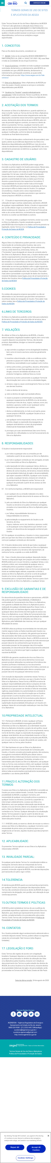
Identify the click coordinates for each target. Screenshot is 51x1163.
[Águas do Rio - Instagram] (25, 1014)
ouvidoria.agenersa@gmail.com (25, 1032)
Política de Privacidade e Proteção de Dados (25, 1054)
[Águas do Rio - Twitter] (31, 1014)
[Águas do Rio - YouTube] (19, 1014)
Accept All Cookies (36, 1148)
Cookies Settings (25, 1158)
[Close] (48, 1135)
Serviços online (39, 3)
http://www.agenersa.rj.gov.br (25, 1035)
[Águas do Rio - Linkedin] (37, 1014)
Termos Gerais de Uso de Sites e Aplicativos (25, 1051)
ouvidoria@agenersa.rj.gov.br (25, 1030)
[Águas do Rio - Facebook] (13, 1014)
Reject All (15, 1147)
